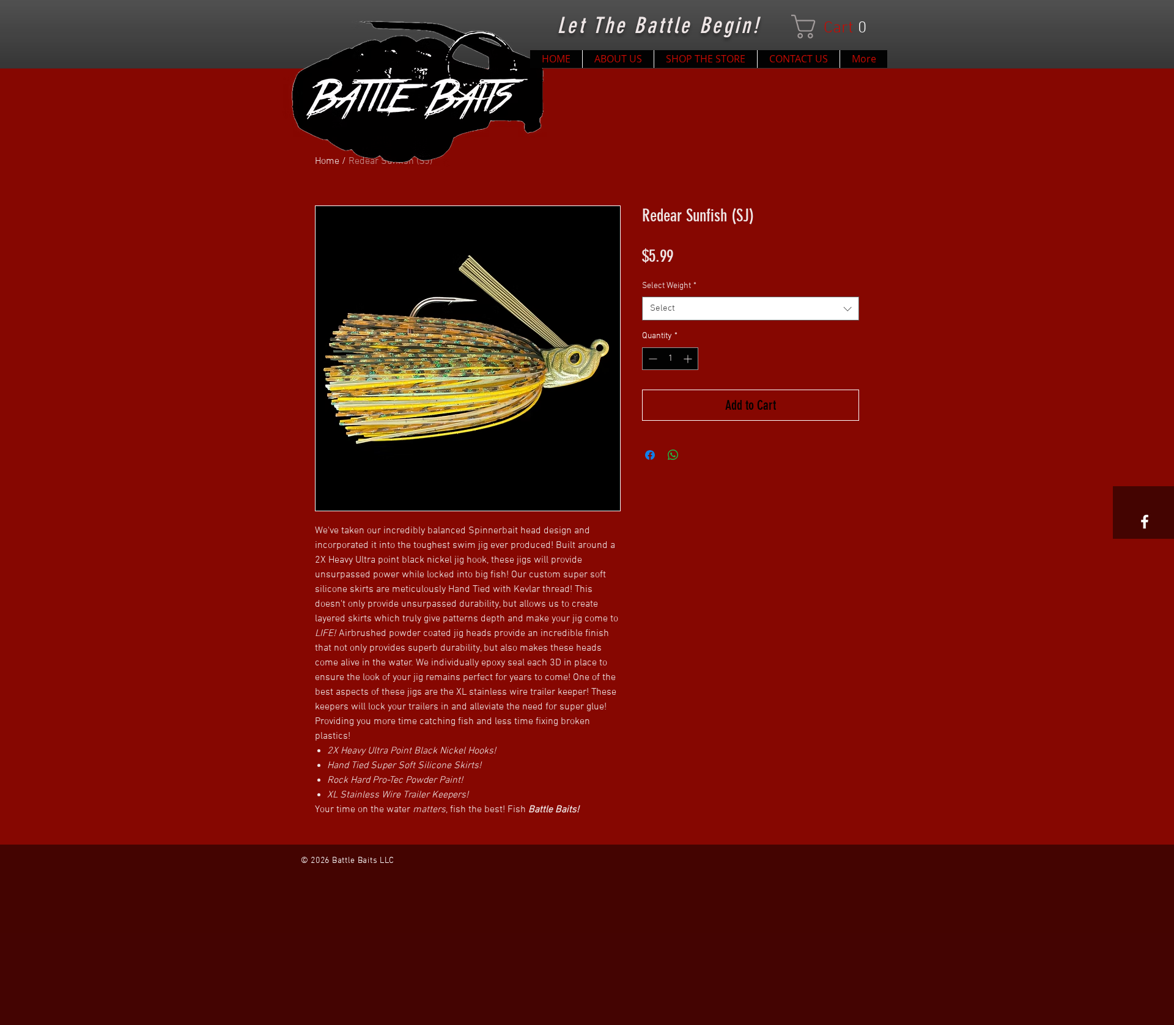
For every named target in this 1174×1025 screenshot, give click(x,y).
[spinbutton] (670, 358)
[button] (835, 27)
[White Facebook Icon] (1144, 521)
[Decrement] (651, 358)
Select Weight (669, 286)
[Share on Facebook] (650, 455)
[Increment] (688, 358)
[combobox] (750, 308)
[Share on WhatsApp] (673, 455)
